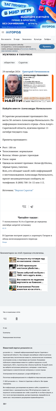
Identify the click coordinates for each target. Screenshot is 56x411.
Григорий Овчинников (35, 71)
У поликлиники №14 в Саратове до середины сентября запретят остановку (24, 224)
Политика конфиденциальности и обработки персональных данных (27, 377)
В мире (17, 39)
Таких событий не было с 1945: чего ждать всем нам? (31, 274)
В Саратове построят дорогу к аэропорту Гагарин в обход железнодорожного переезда (27, 238)
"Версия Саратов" (23, 190)
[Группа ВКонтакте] (5, 318)
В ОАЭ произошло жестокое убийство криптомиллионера (28, 266)
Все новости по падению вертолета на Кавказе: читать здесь (30, 281)
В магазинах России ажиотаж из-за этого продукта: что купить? (29, 288)
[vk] (24, 206)
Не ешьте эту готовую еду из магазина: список (31, 259)
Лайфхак (47, 39)
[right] (53, 39)
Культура (38, 39)
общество (9, 62)
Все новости (6, 39)
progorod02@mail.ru (32, 374)
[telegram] (32, 206)
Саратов (23, 62)
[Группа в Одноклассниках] (17, 318)
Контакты (6, 333)
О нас (5, 328)
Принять (47, 46)
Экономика (27, 39)
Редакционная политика (12, 337)
